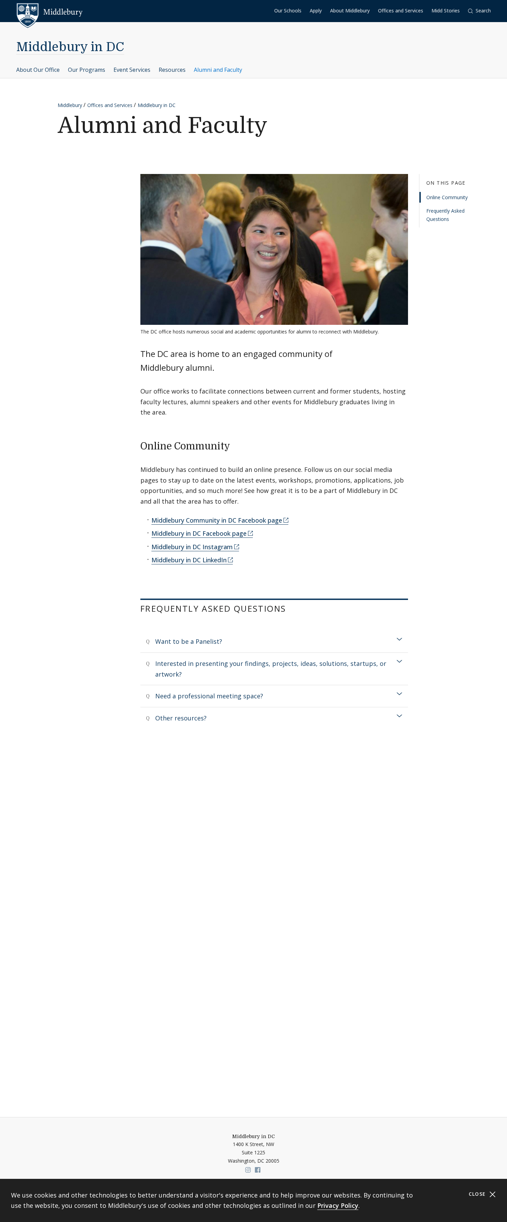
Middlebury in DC (70, 47)
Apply (316, 10)
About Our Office (38, 70)
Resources (172, 70)
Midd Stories (445, 10)
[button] (479, 11)
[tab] (274, 641)
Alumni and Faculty (218, 70)
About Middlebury (350, 10)
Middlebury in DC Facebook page (199, 533)
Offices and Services (400, 10)
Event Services (131, 70)
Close (478, 1194)
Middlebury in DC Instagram (192, 547)
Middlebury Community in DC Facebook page (216, 520)
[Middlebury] (49, 12)
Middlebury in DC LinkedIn (189, 560)
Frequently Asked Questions (445, 215)
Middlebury (70, 105)
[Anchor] (237, 445)
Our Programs (86, 70)
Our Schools (287, 10)
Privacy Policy (337, 1205)
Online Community (447, 197)
